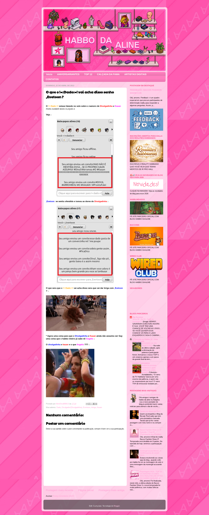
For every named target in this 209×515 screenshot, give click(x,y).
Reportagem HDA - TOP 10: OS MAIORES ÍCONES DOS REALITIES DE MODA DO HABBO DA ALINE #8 (151, 475)
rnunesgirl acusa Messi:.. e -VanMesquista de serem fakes (151, 453)
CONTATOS (52, 79)
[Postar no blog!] (89, 404)
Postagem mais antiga (111, 490)
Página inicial (86, 490)
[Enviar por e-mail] (87, 404)
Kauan (99, 407)
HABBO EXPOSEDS (141, 363)
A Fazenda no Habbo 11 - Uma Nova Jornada (145, 340)
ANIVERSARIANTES (68, 74)
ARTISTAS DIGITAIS (135, 74)
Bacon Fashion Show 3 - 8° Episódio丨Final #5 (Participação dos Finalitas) (150, 432)
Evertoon (86, 407)
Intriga (93, 407)
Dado (58, 407)
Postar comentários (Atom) (63, 496)
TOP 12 (88, 74)
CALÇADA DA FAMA (108, 74)
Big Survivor (137, 317)
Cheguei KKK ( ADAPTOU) (149, 395)
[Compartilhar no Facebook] (94, 404)
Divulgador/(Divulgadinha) (72, 407)
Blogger (117, 506)
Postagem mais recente (59, 490)
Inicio (49, 74)
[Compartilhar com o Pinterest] (96, 404)
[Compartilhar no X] (91, 404)
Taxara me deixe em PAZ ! (150, 411)
